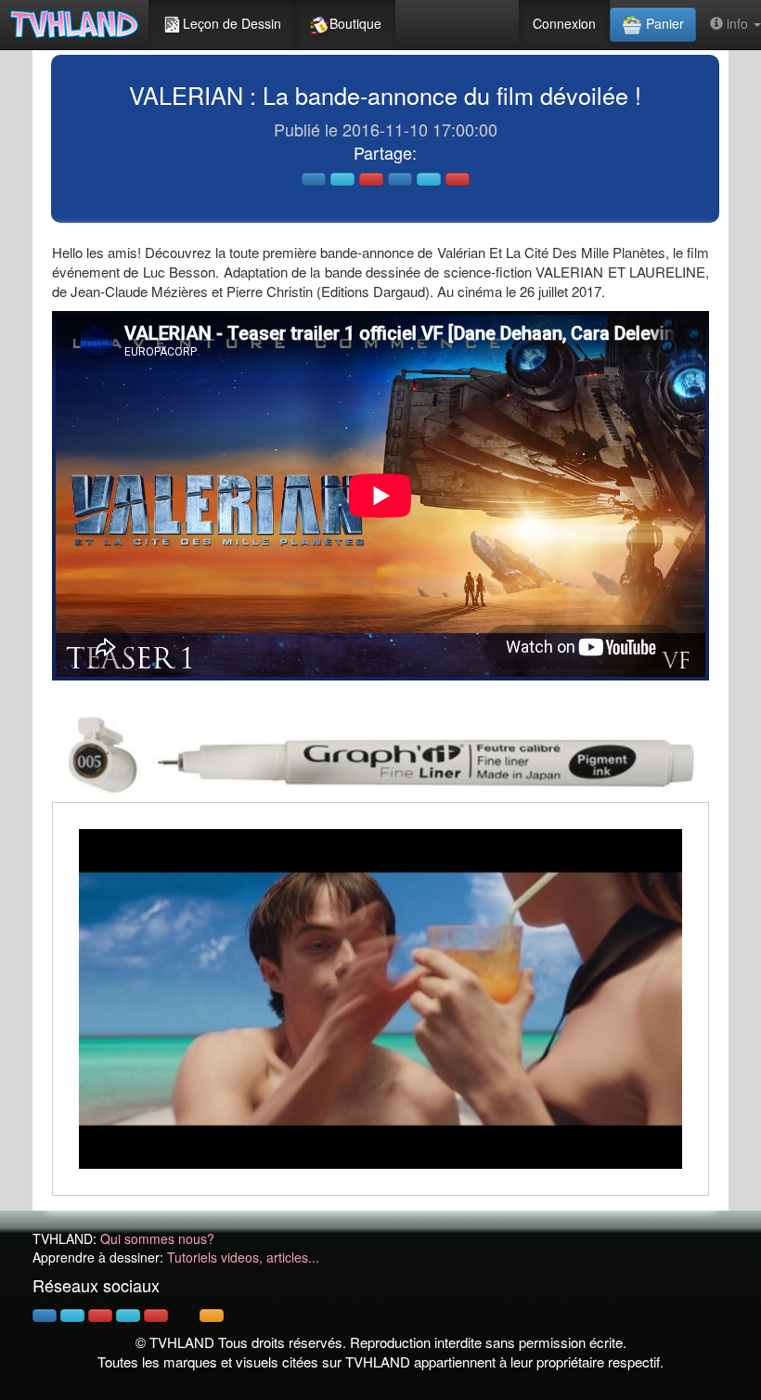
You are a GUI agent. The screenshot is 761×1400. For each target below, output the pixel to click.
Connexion (564, 23)
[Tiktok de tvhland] (184, 1315)
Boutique (355, 23)
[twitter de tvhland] (72, 1315)
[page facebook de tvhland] (44, 1315)
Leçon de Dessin (232, 23)
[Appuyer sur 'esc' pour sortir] (380, 999)
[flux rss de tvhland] (212, 1315)
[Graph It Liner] (380, 753)
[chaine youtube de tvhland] (156, 1315)
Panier (663, 23)
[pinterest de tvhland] (100, 1315)
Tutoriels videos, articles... (243, 1257)
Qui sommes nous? (157, 1238)
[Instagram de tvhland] (128, 1315)
